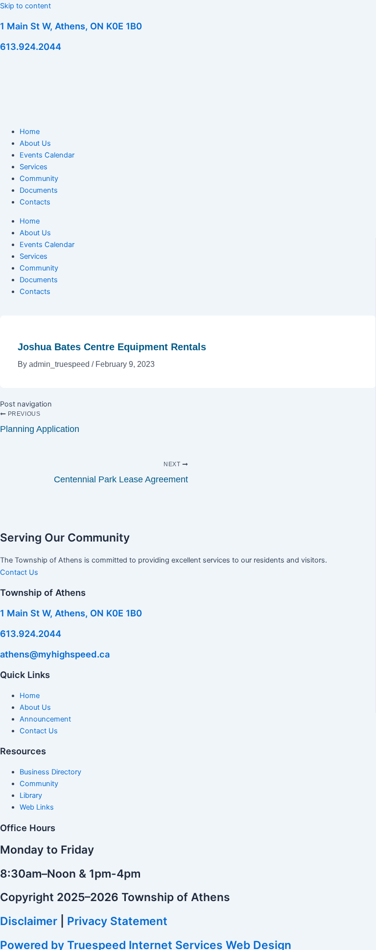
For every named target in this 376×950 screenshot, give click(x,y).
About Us (35, 143)
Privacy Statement (117, 921)
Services (33, 166)
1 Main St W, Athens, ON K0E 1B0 (71, 26)
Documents (39, 190)
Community (39, 178)
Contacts (35, 202)
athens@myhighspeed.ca (55, 654)
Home (30, 131)
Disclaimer (28, 921)
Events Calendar (47, 155)
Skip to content (25, 5)
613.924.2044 (30, 46)
